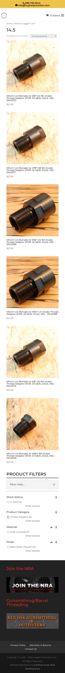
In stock (14, 502)
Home (9, 23)
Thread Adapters (19, 517)
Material (11, 527)
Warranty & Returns (40, 645)
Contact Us (31, 648)
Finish (10, 542)
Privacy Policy (18, 645)
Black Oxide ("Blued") (21, 547)
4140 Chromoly (18, 532)
